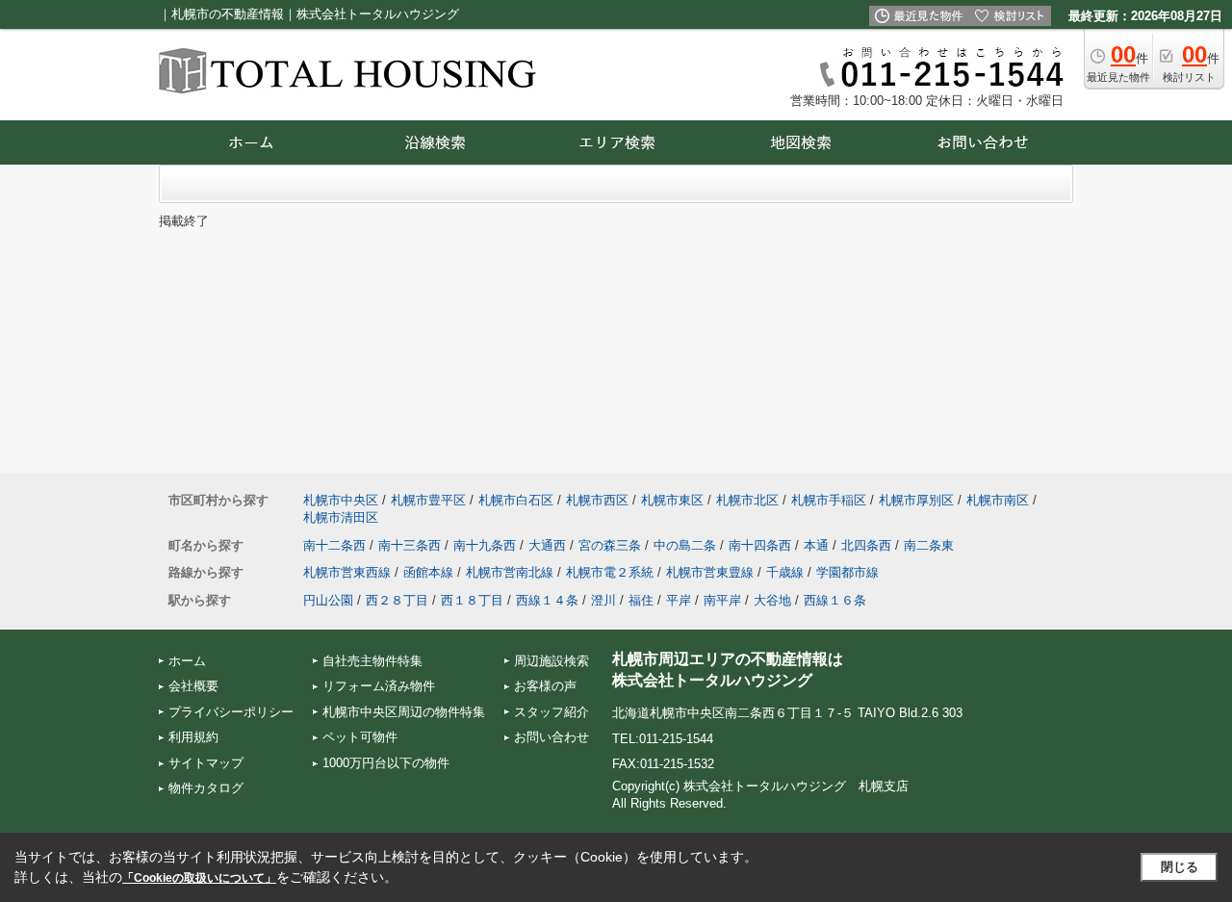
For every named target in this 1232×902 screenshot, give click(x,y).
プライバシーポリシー (231, 712)
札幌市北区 (747, 500)
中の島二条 (685, 545)
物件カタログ (206, 788)
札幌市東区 (672, 500)
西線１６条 (835, 600)
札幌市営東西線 (347, 572)
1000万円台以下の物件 (385, 763)
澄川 (603, 600)
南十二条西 (334, 545)
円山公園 (328, 600)
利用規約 (193, 737)
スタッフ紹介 (551, 712)
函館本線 (428, 572)
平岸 (678, 600)
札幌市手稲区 (828, 500)
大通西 (547, 545)
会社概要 (193, 686)
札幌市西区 (597, 500)
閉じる (1179, 867)
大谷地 (772, 600)
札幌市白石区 (515, 500)
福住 (641, 600)
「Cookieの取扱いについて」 (199, 878)
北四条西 (866, 545)
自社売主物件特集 (372, 661)
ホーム (187, 661)
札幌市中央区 (340, 500)
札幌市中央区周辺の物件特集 (403, 712)
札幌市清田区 (340, 517)
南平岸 (722, 600)
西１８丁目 (472, 600)
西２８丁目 (397, 600)
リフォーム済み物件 (378, 686)
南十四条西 (760, 545)
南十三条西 (409, 545)
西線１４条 (547, 600)
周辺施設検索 (551, 661)
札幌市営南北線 (509, 572)
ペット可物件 (360, 737)
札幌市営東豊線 (710, 572)
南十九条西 (484, 545)
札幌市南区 (997, 500)
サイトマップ (206, 763)
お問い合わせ (551, 737)
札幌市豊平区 (428, 500)
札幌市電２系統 (610, 572)
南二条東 (929, 545)
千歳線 (785, 572)
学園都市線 (847, 572)
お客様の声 (545, 686)
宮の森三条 (609, 545)
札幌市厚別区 (916, 500)
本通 (816, 545)
